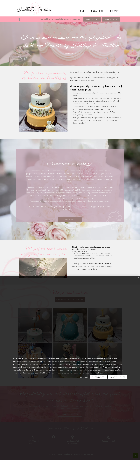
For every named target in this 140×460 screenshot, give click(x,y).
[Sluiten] (138, 277)
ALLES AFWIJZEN (98, 377)
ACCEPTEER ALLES (117, 377)
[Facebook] (19, 19)
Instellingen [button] (84, 377)
